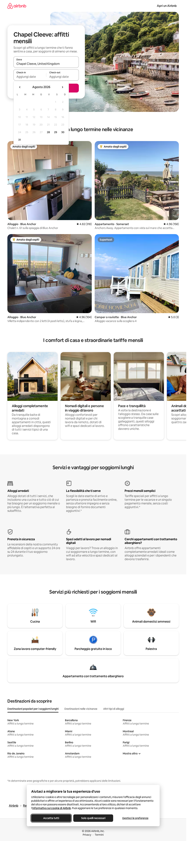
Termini (99, 834)
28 (48, 132)
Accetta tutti (51, 818)
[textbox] (29, 76)
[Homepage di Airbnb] (16, 6)
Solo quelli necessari (93, 818)
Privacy (87, 834)
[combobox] (46, 63)
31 (19, 139)
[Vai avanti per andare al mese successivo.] (62, 87)
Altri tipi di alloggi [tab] (113, 708)
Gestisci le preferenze (135, 818)
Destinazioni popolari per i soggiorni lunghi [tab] (33, 708)
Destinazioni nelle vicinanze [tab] (80, 708)
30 (62, 132)
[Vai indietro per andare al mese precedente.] (20, 87)
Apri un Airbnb (167, 6)
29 (55, 132)
